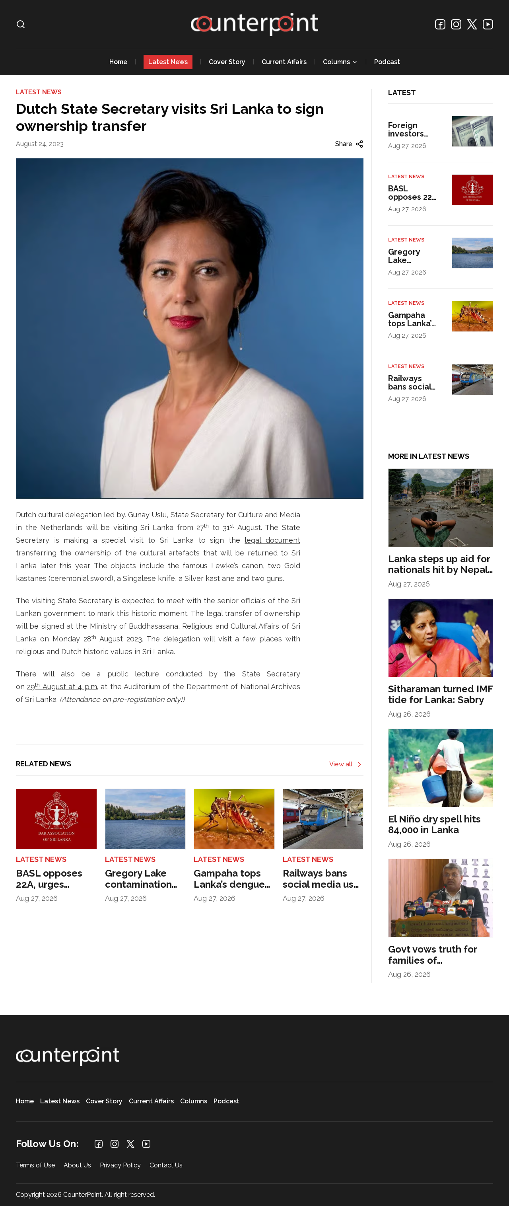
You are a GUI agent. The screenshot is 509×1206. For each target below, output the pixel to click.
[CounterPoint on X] (472, 24)
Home (118, 62)
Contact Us (166, 1165)
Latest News (168, 62)
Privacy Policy (120, 1165)
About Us (77, 1165)
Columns (336, 62)
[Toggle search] (20, 24)
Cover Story (227, 62)
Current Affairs (284, 62)
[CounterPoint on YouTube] (488, 24)
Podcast (387, 62)
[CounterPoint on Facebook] (440, 24)
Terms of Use (35, 1165)
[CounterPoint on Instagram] (456, 24)
